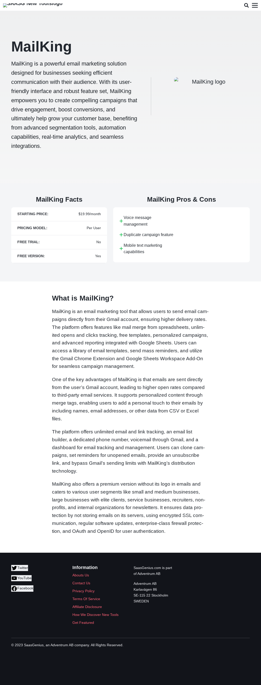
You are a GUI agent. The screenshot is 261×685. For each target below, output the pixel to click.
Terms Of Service (86, 599)
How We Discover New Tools (95, 615)
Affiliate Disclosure (87, 607)
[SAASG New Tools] (32, 5)
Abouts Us (80, 575)
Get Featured (83, 623)
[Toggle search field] (246, 5)
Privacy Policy (83, 591)
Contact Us (81, 583)
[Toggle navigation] (255, 5)
